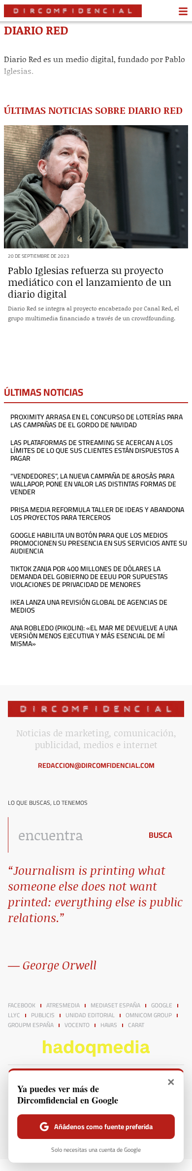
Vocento (77, 1025)
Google (161, 1005)
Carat (136, 1025)
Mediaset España (115, 1005)
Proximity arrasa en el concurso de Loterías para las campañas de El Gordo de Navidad (96, 421)
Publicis (43, 1015)
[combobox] (72, 835)
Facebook (21, 1005)
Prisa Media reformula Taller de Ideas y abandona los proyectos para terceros (97, 513)
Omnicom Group (149, 1015)
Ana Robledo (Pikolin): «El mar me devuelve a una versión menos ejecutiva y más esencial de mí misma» (93, 635)
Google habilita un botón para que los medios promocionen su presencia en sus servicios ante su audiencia (98, 543)
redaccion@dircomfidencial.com (96, 765)
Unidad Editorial (90, 1015)
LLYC (14, 1015)
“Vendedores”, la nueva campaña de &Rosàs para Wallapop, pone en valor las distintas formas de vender (93, 484)
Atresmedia (63, 1005)
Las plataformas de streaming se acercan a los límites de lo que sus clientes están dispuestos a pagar (94, 450)
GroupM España (31, 1025)
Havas (108, 1025)
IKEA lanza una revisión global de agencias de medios (88, 606)
